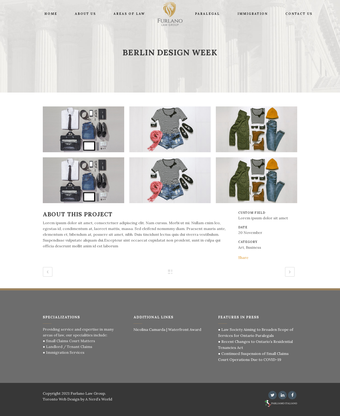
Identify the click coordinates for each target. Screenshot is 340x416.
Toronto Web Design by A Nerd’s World (77, 399)
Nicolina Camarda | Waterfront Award (167, 329)
